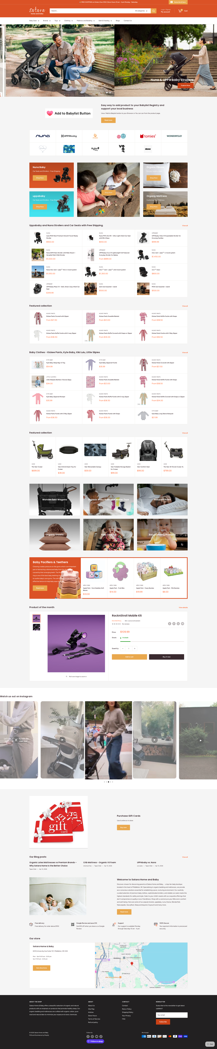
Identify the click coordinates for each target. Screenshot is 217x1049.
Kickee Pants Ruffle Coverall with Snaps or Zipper (115, 333)
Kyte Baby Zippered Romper (55, 397)
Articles (91, 1012)
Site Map (91, 1009)
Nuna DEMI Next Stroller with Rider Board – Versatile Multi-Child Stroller (60, 254)
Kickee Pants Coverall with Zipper (57, 316)
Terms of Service (94, 1019)
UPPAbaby (155, 233)
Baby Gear (33, 21)
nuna (48, 233)
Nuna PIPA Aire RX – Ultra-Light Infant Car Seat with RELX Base (115, 237)
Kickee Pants (50, 313)
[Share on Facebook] (169, 623)
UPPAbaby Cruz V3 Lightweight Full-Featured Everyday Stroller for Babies (114, 254)
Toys (56, 21)
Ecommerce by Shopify (42, 1035)
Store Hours (92, 1016)
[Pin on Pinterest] (174, 623)
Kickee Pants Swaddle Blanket (109, 316)
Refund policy (93, 1022)
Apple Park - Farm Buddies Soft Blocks (93, 589)
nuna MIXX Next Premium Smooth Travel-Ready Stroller (62, 237)
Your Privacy (126, 1016)
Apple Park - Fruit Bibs (117, 588)
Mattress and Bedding (84, 21)
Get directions (41, 968)
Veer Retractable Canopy (92, 467)
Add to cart (129, 657)
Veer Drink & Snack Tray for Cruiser (67, 468)
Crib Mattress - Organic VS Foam (99, 862)
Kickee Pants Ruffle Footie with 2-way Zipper (61, 333)
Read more (108, 120)
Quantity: (115, 648)
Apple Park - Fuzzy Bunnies (145, 588)
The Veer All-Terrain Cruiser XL (174, 467)
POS (30, 1035)
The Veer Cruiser (37, 467)
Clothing (67, 21)
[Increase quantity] (134, 648)
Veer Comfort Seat (143, 467)
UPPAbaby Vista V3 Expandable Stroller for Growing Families (166, 237)
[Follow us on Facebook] (88, 1036)
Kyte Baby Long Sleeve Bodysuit (162, 413)
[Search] (153, 10)
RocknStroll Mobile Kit (127, 615)
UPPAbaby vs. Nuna (146, 862)
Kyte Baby (49, 360)
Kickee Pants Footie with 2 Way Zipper (164, 333)
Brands (45, 21)
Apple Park (86, 585)
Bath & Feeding (104, 21)
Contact (125, 1006)
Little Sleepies (51, 377)
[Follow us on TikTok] (101, 1036)
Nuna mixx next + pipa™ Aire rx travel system (61, 270)
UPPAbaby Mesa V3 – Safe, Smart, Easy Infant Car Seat (63, 288)
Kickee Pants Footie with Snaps (109, 413)
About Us (91, 1006)
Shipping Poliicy (127, 1012)
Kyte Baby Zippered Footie (108, 363)
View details (183, 607)
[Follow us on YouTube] (96, 1036)
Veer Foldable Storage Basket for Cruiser (121, 468)
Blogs (118, 21)
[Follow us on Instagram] (92, 1036)
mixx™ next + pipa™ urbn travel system (112, 270)
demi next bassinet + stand (108, 287)
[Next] (188, 457)
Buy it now (166, 657)
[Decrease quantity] (122, 648)
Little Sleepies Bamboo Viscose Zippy (58, 380)
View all (185, 226)
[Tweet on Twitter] (178, 623)
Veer (33, 464)
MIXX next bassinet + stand (161, 287)
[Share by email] (182, 623)
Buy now (123, 827)
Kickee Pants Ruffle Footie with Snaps (164, 316)
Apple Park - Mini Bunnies (171, 588)
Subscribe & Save (180, 2)
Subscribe (163, 1022)
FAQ (123, 1019)
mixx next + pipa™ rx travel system (163, 253)
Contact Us (128, 21)
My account (165, 12)
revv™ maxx (156, 270)
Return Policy (126, 1009)
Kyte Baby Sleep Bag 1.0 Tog (55, 363)
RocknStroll (116, 621)
